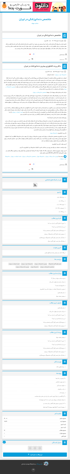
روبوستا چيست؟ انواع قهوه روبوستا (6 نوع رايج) (54, 407)
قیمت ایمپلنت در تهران (17, 112)
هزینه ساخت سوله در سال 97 (58, 278)
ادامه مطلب (61, 59)
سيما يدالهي (61, 366)
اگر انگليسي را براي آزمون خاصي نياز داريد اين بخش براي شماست (50, 396)
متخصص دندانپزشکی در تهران (35, 19)
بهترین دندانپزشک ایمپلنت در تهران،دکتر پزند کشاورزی (52, 289)
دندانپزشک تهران (54, 133)
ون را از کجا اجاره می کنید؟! (58, 227)
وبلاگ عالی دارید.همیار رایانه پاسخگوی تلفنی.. (54, 252)
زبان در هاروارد (61, 389)
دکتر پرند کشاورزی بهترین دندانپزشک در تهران (42, 66)
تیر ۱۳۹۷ (62, 201)
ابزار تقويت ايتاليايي (60, 382)
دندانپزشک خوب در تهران (60, 74)
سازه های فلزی (61, 292)
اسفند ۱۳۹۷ (61, 204)
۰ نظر (30, 59)
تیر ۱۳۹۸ (62, 211)
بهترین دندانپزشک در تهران (41, 263)
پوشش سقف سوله (60, 296)
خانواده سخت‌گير (61, 385)
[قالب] (33, 470)
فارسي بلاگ (39, 464)
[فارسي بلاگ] (45, 463)
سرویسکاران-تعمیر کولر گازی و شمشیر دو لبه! (54, 230)
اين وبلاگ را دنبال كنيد (35, 455)
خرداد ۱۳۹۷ (61, 197)
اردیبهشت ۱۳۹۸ (60, 208)
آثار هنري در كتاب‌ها (60, 378)
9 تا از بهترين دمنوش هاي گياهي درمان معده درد (54, 403)
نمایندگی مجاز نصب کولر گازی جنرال (56, 241)
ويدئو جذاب (62, 392)
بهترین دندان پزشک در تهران (51, 156)
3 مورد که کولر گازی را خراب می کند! (56, 223)
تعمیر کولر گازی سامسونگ (55, 263)
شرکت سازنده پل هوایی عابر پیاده (57, 282)
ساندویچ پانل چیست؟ (60, 285)
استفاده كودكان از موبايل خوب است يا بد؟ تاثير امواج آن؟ (52, 399)
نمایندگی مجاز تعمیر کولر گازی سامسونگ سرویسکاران (52, 237)
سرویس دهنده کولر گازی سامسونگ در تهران (54, 234)
